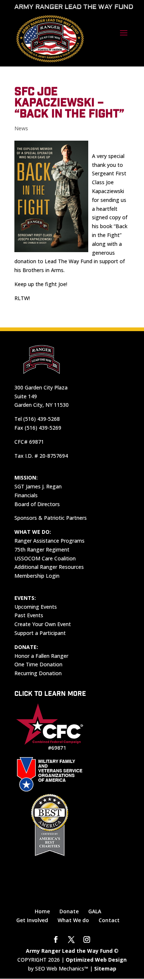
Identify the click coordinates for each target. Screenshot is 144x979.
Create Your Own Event (42, 624)
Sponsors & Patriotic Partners (50, 517)
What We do (73, 920)
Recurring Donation (38, 673)
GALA (94, 911)
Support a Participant (40, 632)
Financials (26, 495)
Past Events (28, 615)
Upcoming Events (35, 606)
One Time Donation (38, 664)
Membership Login (36, 575)
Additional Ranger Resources (49, 566)
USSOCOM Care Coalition (45, 558)
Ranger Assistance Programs (49, 540)
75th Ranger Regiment (41, 549)
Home (42, 911)
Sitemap (105, 968)
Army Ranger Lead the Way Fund (69, 950)
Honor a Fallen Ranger (41, 655)
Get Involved (32, 920)
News (21, 128)
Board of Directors (37, 504)
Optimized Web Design (96, 959)
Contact (109, 920)
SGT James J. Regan (38, 486)
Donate (69, 911)
